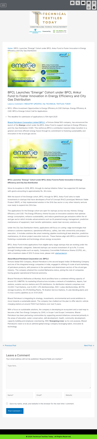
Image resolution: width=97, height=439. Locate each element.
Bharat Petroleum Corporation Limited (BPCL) (26, 122)
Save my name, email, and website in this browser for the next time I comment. (42, 404)
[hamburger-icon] (3, 5)
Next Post (89, 345)
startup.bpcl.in (61, 253)
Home (10, 48)
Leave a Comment (15, 104)
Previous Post (9, 345)
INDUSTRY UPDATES (33, 104)
